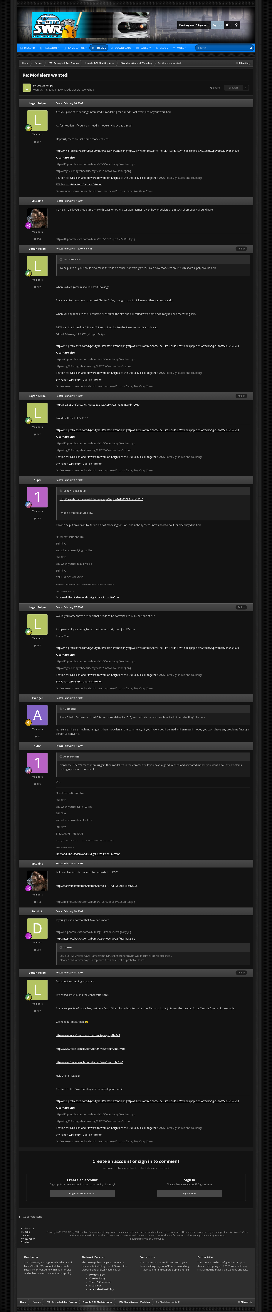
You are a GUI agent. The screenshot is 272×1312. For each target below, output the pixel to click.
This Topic (237, 47)
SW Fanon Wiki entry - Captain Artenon (79, 184)
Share (216, 87)
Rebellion (50, 47)
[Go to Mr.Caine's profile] (37, 218)
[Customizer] (228, 25)
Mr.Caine (37, 201)
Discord (29, 47)
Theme (24, 1235)
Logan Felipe (45, 85)
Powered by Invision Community (147, 1238)
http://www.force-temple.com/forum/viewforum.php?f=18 (90, 1048)
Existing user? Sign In (193, 25)
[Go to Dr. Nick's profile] (37, 928)
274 (38, 239)
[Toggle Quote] (61, 259)
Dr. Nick (37, 911)
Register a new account (82, 1193)
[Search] (251, 47)
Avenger (37, 698)
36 (38, 736)
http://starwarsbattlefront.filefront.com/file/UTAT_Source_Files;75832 (97, 886)
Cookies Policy (97, 1278)
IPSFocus (25, 1231)
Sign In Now (189, 1193)
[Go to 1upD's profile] (37, 497)
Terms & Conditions (100, 1282)
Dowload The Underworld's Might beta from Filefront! (88, 597)
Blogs (163, 47)
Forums (100, 47)
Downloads (122, 47)
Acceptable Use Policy (101, 1289)
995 (38, 518)
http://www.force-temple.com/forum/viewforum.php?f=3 (89, 1062)
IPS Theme (26, 1228)
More (180, 47)
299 (38, 949)
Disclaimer (95, 1285)
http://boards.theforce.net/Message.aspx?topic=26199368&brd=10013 (98, 404)
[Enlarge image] (86, 1021)
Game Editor (76, 47)
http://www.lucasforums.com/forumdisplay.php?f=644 (88, 1035)
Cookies (25, 1242)
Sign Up (217, 25)
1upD (37, 480)
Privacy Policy (28, 1238)
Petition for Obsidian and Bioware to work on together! (107, 177)
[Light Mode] (236, 25)
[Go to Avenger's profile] (37, 715)
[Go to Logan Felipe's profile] (27, 88)
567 (38, 141)
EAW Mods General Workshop (76, 89)
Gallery (145, 47)
